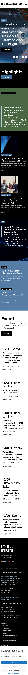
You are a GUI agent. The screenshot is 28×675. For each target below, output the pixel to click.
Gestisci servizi (14, 658)
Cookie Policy (10, 673)
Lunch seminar (11, 384)
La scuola (4, 623)
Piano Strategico (7, 638)
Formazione (4, 645)
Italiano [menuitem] (5, 561)
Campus (5, 642)
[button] (26, 647)
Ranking (5, 633)
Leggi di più (7, 49)
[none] (14, 561)
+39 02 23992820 (7, 609)
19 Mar (6, 289)
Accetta (14, 662)
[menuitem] (4, 561)
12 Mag (8, 93)
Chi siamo (5, 625)
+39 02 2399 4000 (7, 588)
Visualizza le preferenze (14, 670)
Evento (11, 348)
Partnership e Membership (10, 635)
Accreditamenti (7, 630)
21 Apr (6, 195)
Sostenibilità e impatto (9, 640)
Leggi (3, 170)
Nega (14, 666)
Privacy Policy (16, 673)
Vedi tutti (7, 77)
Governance (6, 628)
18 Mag (6, 155)
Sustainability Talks (11, 483)
